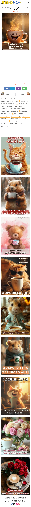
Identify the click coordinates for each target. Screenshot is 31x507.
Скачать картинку (11, 84)
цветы (17, 123)
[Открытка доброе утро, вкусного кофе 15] (15, 356)
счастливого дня (16, 118)
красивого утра (22, 103)
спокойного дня (5, 118)
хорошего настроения (7, 123)
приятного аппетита (6, 113)
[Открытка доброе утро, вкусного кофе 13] (15, 436)
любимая (3, 106)
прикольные (23, 111)
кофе (14, 103)
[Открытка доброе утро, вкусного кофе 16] (15, 316)
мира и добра (18, 106)
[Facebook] (7, 88)
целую (22, 123)
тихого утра (26, 118)
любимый (10, 106)
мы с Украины (14, 111)
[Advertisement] (15, 66)
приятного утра (18, 113)
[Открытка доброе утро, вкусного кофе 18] (15, 236)
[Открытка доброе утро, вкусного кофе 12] (15, 476)
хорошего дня (14, 121)
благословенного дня (13, 101)
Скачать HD (21, 84)
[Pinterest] (19, 504)
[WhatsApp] (24, 88)
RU (25, 501)
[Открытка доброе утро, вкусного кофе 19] (15, 196)
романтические (5, 116)
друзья (3, 103)
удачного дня (4, 121)
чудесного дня (5, 126)
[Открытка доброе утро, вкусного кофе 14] (15, 396)
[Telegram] (12, 88)
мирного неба (5, 108)
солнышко (25, 116)
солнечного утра (16, 116)
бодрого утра (25, 101)
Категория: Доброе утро (8, 98)
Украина (3, 101)
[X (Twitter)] (14, 504)
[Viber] (18, 88)
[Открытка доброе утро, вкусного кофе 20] (15, 156)
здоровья (9, 103)
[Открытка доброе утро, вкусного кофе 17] (15, 276)
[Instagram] (17, 504)
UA (23, 501)
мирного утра (5, 111)
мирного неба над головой (17, 108)
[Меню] (28, 2)
